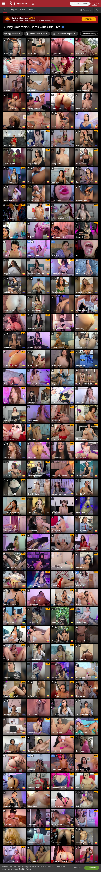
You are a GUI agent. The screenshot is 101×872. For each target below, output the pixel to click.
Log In (94, 4)
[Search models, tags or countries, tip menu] (97, 10)
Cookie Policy (25, 869)
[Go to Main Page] (18, 3)
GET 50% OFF (88, 19)
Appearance (13, 34)
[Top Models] (33, 3)
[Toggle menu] (3, 3)
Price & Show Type (37, 34)
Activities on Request (64, 34)
